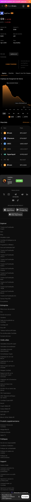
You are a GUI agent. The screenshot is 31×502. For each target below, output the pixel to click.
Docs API (3, 327)
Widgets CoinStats (5, 370)
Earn (1, 231)
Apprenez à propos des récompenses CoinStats (7, 488)
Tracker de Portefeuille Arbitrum (7, 260)
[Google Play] (22, 210)
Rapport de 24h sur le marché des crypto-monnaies (6, 374)
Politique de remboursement (4, 456)
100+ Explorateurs (5, 393)
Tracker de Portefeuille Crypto (7, 228)
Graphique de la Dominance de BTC (8, 380)
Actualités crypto (5, 237)
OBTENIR (19, 180)
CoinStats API (4, 325)
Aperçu (4, 73)
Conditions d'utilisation (6, 445)
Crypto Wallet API (5, 406)
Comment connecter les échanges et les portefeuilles (7, 469)
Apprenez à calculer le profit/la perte (6, 479)
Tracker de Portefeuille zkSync (7, 255)
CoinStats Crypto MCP (6, 400)
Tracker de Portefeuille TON (7, 283)
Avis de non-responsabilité (8, 443)
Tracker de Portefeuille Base (7, 278)
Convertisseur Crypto (6, 354)
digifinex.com (14, 54)
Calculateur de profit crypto (8, 343)
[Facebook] (18, 200)
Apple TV (3, 435)
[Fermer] (28, 1)
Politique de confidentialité (8, 448)
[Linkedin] (27, 195)
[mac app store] (15, 214)
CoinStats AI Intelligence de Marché (8, 241)
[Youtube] (13, 200)
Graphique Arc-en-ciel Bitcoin (6, 357)
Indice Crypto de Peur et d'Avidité (7, 366)
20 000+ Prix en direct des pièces (8, 389)
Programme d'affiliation (7, 244)
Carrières (3, 317)
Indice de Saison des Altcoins (6, 384)
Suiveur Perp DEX (5, 298)
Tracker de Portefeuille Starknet (7, 251)
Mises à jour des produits (7, 309)
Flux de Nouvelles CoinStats (8, 333)
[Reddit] (22, 195)
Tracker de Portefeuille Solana (7, 264)
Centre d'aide (4, 465)
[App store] (9, 210)
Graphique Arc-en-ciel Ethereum (6, 362)
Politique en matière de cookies (7, 452)
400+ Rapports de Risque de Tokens (7, 396)
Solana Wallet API (5, 409)
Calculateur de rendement (7, 346)
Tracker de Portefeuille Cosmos (7, 269)
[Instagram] (9, 195)
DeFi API (2, 414)
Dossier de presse (5, 314)
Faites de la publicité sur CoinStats (7, 321)
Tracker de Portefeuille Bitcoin (7, 292)
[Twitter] (4, 195)
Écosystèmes (4, 301)
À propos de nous (5, 336)
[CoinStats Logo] (10, 6)
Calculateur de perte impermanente (6, 350)
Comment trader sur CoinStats (6, 484)
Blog (1, 234)
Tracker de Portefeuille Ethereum (7, 274)
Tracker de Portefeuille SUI (8, 296)
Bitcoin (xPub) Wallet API (7, 417)
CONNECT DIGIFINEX (11, 64)
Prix (1, 312)
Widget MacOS (4, 429)
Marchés (11, 73)
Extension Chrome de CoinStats (6, 425)
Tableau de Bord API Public (8, 330)
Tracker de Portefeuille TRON (7, 287)
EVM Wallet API (4, 411)
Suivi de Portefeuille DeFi (7, 247)
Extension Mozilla (5, 432)
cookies (4, 496)
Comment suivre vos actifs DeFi (7, 475)
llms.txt (2, 403)
